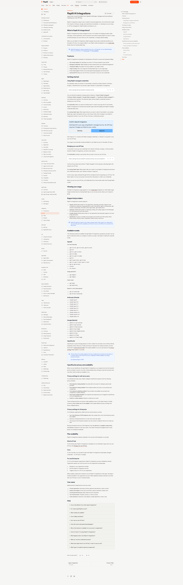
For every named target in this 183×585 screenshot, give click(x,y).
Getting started (125, 18)
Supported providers (126, 27)
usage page (111, 43)
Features (77, 5)
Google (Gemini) (127, 36)
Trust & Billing (84, 5)
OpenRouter (126, 38)
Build (54, 5)
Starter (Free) (126, 50)
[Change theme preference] (140, 2)
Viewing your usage (126, 25)
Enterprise (90, 5)
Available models (126, 29)
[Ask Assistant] (112, 90)
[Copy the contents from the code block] (110, 90)
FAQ (123, 59)
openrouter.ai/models (79, 347)
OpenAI (125, 32)
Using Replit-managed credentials (130, 20)
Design (58, 5)
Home (42, 5)
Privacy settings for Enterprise (130, 45)
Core (124, 52)
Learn (72, 5)
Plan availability (125, 48)
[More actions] (113, 13)
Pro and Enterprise (127, 54)
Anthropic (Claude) (127, 34)
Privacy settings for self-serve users (131, 43)
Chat (47, 5)
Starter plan (86, 50)
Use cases (63, 5)
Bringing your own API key (129, 22)
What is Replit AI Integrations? (129, 13)
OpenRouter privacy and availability (130, 41)
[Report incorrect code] (108, 90)
